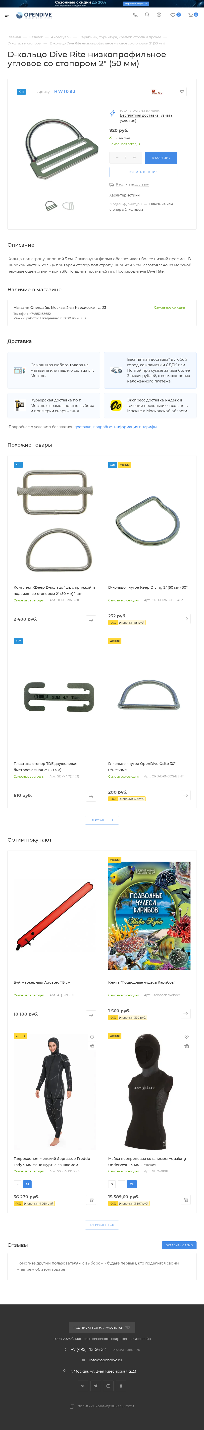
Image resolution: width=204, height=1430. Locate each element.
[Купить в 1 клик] (92, 1046)
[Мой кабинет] (159, 15)
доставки (83, 427)
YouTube (108, 1386)
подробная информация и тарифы (125, 427)
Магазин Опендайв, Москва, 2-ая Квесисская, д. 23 (59, 307)
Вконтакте (83, 1386)
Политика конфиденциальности (106, 1406)
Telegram (95, 1386)
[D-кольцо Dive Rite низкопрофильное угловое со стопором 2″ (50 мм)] (59, 148)
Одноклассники (121, 1386)
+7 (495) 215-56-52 (88, 1350)
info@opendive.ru (105, 1360)
